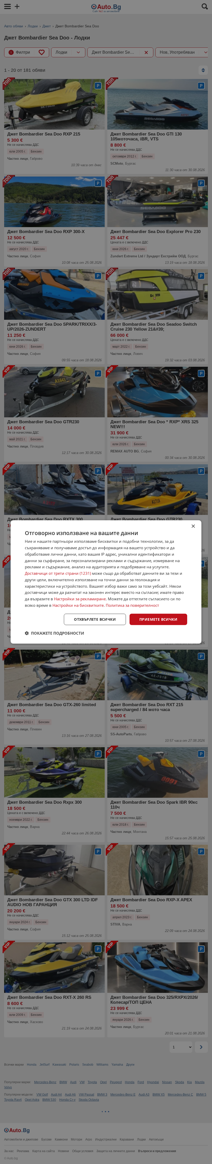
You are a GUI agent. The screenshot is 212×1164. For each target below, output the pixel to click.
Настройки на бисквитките (78, 605)
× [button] (193, 526)
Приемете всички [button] (158, 619)
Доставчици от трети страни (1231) (58, 573)
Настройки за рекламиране (80, 598)
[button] (54, 633)
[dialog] (106, 582)
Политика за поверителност (132, 605)
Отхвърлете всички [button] (95, 619)
